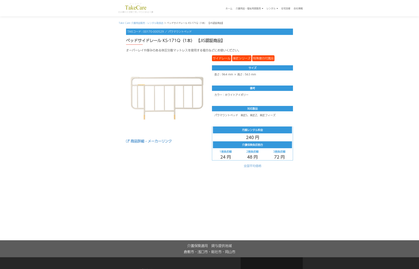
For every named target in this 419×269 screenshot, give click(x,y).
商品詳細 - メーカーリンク (150, 141)
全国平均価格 (252, 166)
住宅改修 (285, 8)
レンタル (271, 8)
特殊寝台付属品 (263, 58)
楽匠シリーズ (242, 58)
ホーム (229, 8)
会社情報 (298, 8)
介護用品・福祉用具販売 (248, 8)
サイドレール (221, 58)
